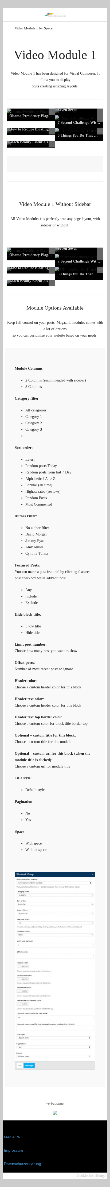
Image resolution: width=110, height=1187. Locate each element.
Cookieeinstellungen (92, 1176)
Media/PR (12, 1137)
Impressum (13, 1150)
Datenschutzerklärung (22, 1164)
